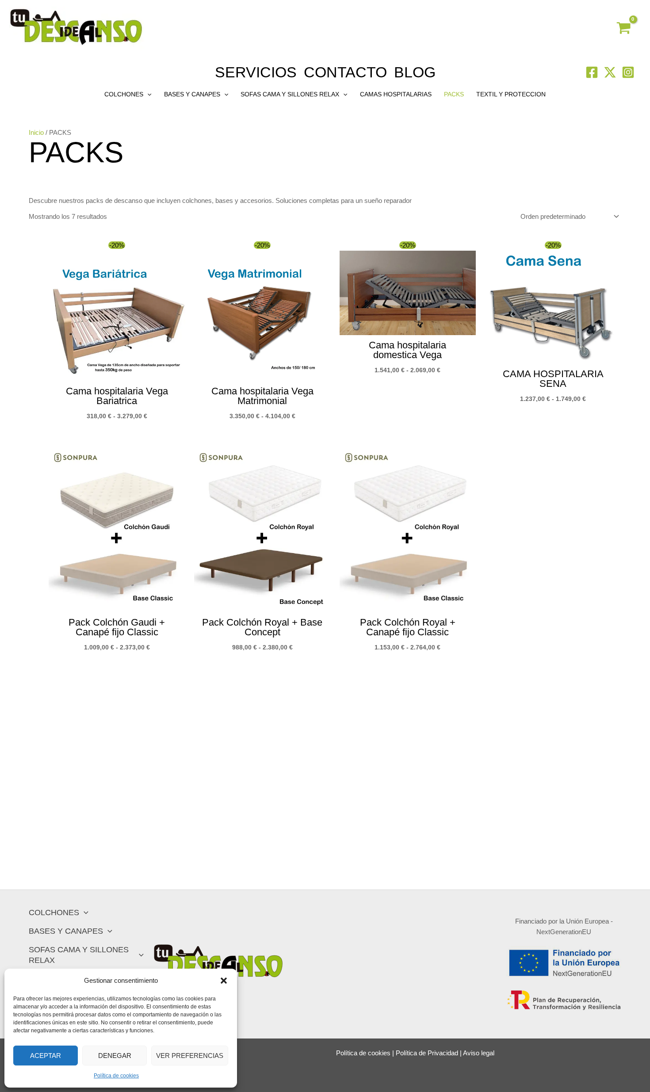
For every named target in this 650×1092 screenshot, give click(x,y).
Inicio (36, 132)
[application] (147, 94)
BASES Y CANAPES (192, 94)
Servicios (256, 72)
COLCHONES (123, 94)
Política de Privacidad (427, 1053)
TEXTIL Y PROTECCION (511, 94)
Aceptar (45, 1055)
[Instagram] (628, 72)
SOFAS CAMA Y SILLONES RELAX (290, 94)
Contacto (345, 72)
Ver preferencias (189, 1055)
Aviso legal (478, 1053)
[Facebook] (591, 72)
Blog (415, 72)
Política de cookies (116, 1076)
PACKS (454, 94)
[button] (223, 980)
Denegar (114, 1055)
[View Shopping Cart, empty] (624, 29)
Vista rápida (117, 373)
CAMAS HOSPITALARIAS (396, 94)
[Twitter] (610, 72)
